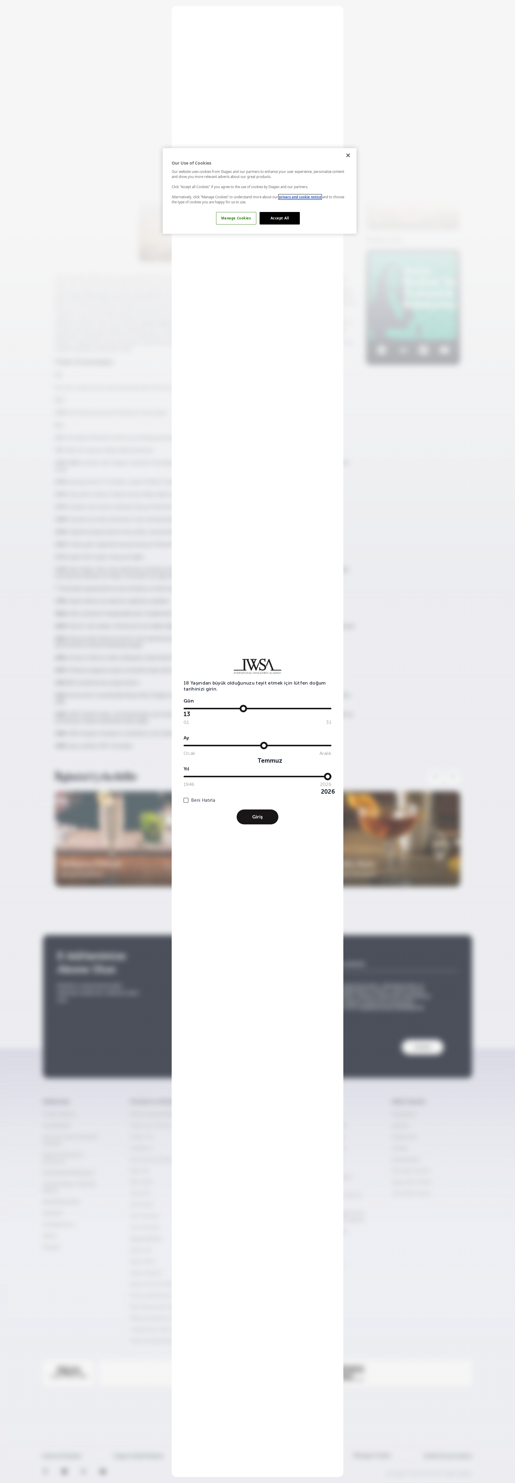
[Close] (348, 155)
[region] (259, 191)
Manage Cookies (236, 218)
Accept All (280, 218)
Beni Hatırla (203, 800)
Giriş (257, 817)
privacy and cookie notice (300, 197)
